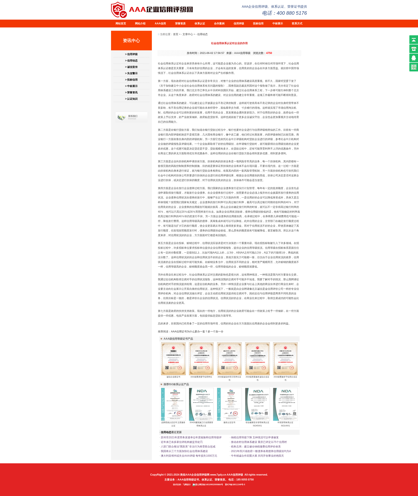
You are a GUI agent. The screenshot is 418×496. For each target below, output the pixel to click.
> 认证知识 (131, 98)
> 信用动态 (131, 60)
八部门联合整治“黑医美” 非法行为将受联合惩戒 (188, 446)
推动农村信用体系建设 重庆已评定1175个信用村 (259, 442)
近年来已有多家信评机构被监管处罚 (182, 442)
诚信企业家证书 (173, 377)
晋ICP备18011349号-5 (235, 484)
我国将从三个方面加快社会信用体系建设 (184, 451)
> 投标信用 (131, 79)
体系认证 (200, 23)
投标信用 (258, 23)
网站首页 (121, 23)
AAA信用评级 (235, 474)
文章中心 (188, 34)
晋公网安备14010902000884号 (209, 484)
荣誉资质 (180, 23)
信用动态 (202, 34)
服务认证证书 (229, 422)
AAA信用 (160, 23)
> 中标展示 (131, 86)
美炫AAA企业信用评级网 (194, 474)
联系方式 (297, 23)
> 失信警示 (131, 73)
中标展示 (278, 23)
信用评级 (239, 23)
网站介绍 (140, 23)
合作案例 (219, 23)
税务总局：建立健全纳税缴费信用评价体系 (256, 446)
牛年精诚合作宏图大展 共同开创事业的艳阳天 (257, 455)
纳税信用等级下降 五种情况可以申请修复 (255, 437)
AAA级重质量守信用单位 (201, 377)
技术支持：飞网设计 (182, 484)
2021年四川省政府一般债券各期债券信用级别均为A (261, 451)
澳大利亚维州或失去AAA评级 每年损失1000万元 (189, 455)
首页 (175, 34)
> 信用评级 (131, 54)
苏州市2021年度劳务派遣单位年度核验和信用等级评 (191, 437)
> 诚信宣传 (131, 67)
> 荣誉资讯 (131, 92)
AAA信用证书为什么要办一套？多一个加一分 (197, 331)
